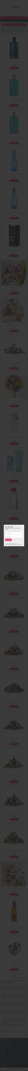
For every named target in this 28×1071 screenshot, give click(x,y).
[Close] (22, 526)
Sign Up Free (8, 539)
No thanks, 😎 (15, 539)
